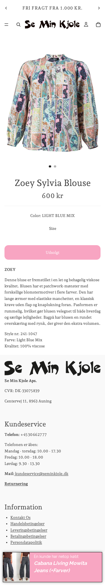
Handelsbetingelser (27, 523)
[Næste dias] (99, 8)
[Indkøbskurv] (98, 24)
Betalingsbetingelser (28, 536)
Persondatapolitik (26, 542)
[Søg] (18, 24)
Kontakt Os (20, 517)
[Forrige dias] (6, 8)
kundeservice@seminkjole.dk (41, 473)
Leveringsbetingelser (28, 529)
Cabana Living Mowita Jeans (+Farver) (60, 567)
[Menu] (6, 24)
